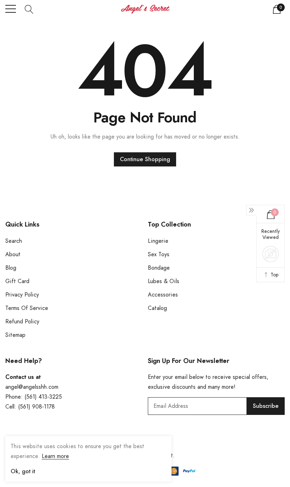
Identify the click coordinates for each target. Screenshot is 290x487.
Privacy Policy (22, 295)
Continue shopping (145, 159)
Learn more (55, 456)
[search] (29, 9)
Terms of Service (26, 308)
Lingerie (158, 241)
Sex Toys (158, 254)
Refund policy (22, 321)
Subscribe (266, 406)
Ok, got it (23, 471)
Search (13, 241)
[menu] (10, 9)
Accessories (163, 295)
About (13, 254)
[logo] (145, 9)
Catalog (157, 308)
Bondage (159, 268)
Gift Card (17, 281)
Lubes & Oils (163, 281)
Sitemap (15, 335)
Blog (10, 268)
